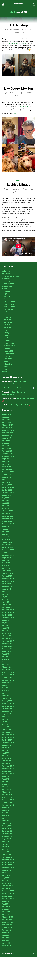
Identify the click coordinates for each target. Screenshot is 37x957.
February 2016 (7, 698)
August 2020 (6, 558)
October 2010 (7, 865)
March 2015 (6, 727)
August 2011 (6, 839)
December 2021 (8, 516)
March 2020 (6, 571)
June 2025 (6, 440)
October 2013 (7, 771)
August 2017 (6, 651)
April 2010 (5, 880)
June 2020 (6, 563)
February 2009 (7, 917)
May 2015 (5, 722)
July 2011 (5, 841)
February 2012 (7, 823)
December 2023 (8, 472)
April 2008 (6, 943)
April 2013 (5, 787)
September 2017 (8, 649)
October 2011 (7, 834)
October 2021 (7, 521)
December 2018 (8, 610)
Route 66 (6, 335)
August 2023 (6, 477)
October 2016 (7, 677)
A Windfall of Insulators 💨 (24, 388)
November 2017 (8, 644)
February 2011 (7, 854)
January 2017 (7, 670)
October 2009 (7, 896)
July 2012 (5, 810)
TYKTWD (6, 356)
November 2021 (8, 519)
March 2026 (6, 422)
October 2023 (7, 474)
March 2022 (6, 508)
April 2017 (5, 662)
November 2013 (8, 768)
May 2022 (5, 503)
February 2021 (7, 542)
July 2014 (5, 748)
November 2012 (8, 800)
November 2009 (8, 893)
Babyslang (6, 274)
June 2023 (6, 482)
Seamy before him (23, 107)
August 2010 (6, 870)
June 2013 (6, 782)
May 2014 (5, 753)
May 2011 (5, 847)
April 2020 (6, 568)
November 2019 (8, 581)
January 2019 (7, 607)
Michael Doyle (7, 388)
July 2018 (5, 623)
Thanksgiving (8, 353)
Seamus (6, 340)
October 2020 (7, 552)
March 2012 (6, 821)
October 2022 (7, 490)
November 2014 (8, 737)
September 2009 (8, 899)
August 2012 (6, 808)
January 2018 (7, 638)
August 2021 (6, 526)
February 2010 (7, 886)
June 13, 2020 (27, 29)
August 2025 (6, 438)
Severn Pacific (8, 343)
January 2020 (7, 576)
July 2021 (5, 529)
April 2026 (6, 420)
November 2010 (8, 862)
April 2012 (5, 818)
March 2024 (6, 467)
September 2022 (8, 493)
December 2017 (8, 641)
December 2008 (8, 922)
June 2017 (5, 657)
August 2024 (6, 459)
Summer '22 (7, 348)
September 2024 (8, 456)
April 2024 (6, 464)
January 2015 (7, 732)
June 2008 (6, 938)
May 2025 (5, 443)
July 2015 (5, 716)
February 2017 (7, 667)
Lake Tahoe (7, 325)
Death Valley (8, 309)
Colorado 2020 (9, 301)
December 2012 (8, 797)
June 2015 (6, 719)
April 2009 (6, 912)
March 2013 (6, 789)
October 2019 (7, 584)
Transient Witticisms (11, 276)
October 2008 (7, 927)
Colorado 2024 (9, 307)
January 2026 (7, 427)
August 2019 (6, 589)
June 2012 (5, 813)
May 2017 (5, 659)
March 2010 (6, 883)
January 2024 (7, 469)
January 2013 (7, 795)
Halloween (7, 317)
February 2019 (7, 604)
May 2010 (5, 878)
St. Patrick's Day (9, 346)
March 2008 (6, 946)
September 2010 (8, 867)
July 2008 (5, 935)
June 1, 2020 (29, 189)
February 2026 (7, 425)
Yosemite (6, 366)
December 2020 (8, 547)
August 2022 (6, 495)
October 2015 (7, 709)
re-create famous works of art (17, 43)
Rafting (6, 333)
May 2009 (5, 909)
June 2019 (6, 594)
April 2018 (5, 631)
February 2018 (7, 636)
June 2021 (5, 532)
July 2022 (5, 498)
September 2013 (8, 774)
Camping (6, 296)
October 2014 (7, 740)
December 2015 (8, 703)
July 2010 (5, 873)
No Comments (19, 32)
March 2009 (6, 914)
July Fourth (7, 322)
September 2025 (8, 435)
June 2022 (6, 500)
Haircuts (6, 314)
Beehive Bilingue (18, 184)
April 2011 (5, 849)
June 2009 (6, 906)
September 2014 (8, 742)
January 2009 (7, 919)
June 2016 (6, 688)
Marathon (7, 327)
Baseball (6, 291)
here (15, 113)
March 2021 (6, 539)
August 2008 (7, 932)
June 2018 (6, 625)
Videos (18, 180)
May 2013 (5, 784)
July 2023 (5, 480)
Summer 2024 (8, 351)
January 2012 (7, 826)
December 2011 (7, 828)
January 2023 (7, 485)
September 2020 (8, 555)
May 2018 (5, 628)
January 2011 (7, 857)
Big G (5, 294)
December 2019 (8, 578)
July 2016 (5, 685)
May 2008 (5, 940)
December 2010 (8, 860)
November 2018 (8, 612)
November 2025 (8, 433)
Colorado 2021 (8, 304)
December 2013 (8, 766)
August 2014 (6, 745)
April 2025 (6, 446)
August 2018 (6, 620)
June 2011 (5, 844)
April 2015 (5, 724)
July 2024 (5, 461)
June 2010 (6, 875)
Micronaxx (18, 4)
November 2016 (8, 675)
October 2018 (7, 615)
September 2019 (8, 586)
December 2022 (8, 487)
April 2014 (5, 755)
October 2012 (7, 802)
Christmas (7, 299)
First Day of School (10, 283)
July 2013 (5, 779)
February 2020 (7, 573)
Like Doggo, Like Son (18, 88)
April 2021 (5, 537)
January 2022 (7, 513)
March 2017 (6, 664)
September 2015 (8, 711)
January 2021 (7, 545)
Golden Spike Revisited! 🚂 (20, 405)
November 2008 (8, 925)
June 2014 (6, 750)
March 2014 (6, 758)
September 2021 (8, 524)
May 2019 (5, 597)
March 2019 (6, 602)
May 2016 (5, 690)
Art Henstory (18, 25)
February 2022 (7, 511)
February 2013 (7, 792)
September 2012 (8, 805)
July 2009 (5, 904)
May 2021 (5, 534)
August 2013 (6, 776)
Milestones (6, 278)
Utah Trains (7, 359)
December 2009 (8, 891)
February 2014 (7, 761)
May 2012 (5, 815)
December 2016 (8, 672)
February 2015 (7, 729)
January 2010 (7, 888)
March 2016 (6, 696)
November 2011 (7, 831)
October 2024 (7, 454)
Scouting (6, 338)
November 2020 (8, 550)
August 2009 (7, 901)
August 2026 (6, 414)
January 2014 (7, 763)
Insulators (7, 320)
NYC (5, 330)
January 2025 (7, 451)
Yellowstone (7, 364)
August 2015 (6, 714)
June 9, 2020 (28, 93)
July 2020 (5, 560)
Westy (5, 361)
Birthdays (7, 281)
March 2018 (6, 633)
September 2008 (8, 930)
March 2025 (6, 448)
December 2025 (8, 430)
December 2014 (8, 735)
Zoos (5, 369)
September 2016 (8, 680)
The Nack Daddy (14, 29)
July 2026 (5, 417)
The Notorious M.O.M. (14, 189)
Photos (18, 21)
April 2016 (5, 693)
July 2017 (5, 654)
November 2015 (8, 706)
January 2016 (7, 701)
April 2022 (5, 506)
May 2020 (5, 565)
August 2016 (6, 683)
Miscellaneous (7, 286)
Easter (5, 312)
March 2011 (6, 852)
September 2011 (8, 836)
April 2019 (5, 599)
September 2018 (8, 618)
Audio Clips (6, 271)
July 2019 (5, 591)
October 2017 (7, 646)
